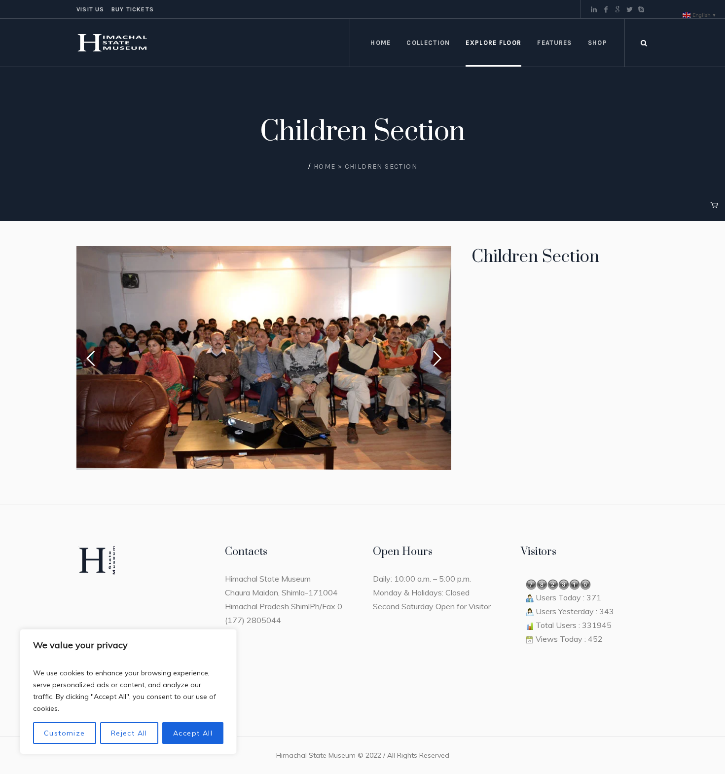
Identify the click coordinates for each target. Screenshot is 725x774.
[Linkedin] (593, 9)
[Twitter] (629, 9)
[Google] (617, 9)
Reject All (129, 733)
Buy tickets (132, 9)
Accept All (193, 733)
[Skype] (641, 9)
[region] (128, 691)
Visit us (90, 9)
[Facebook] (605, 9)
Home (325, 166)
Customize (64, 733)
